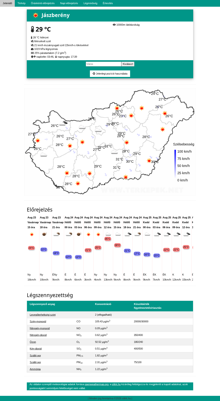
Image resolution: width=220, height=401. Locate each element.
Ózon (33, 341)
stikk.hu (116, 384)
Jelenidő (7, 3)
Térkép (21, 3)
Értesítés (108, 3)
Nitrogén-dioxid (38, 335)
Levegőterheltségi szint (43, 314)
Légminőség (90, 3)
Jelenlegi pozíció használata (111, 73)
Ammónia (35, 369)
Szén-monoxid (38, 321)
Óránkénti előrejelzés (43, 3)
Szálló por (35, 355)
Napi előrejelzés (69, 3)
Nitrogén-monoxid (40, 328)
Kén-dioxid (36, 348)
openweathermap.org (96, 384)
